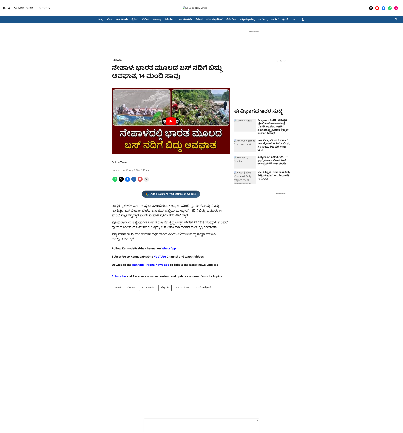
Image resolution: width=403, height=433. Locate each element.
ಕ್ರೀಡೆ (285, 19)
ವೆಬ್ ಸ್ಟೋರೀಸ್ (214, 19)
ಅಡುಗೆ (274, 19)
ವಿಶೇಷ (199, 19)
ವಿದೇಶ (145, 19)
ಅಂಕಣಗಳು (185, 19)
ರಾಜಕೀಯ (122, 19)
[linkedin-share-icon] (133, 181)
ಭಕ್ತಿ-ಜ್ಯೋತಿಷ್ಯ (247, 19)
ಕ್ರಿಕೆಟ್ (134, 19)
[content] (166, 257)
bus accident (183, 288)
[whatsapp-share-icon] (114, 181)
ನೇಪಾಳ (131, 288)
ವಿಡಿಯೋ (231, 19)
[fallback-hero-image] (245, 125)
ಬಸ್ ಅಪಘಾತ (203, 288)
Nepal (117, 288)
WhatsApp (169, 248)
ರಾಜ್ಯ (100, 19)
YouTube (160, 257)
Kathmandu (148, 288)
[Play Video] (170, 121)
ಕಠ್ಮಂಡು (165, 288)
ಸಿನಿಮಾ (169, 19)
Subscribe (45, 8)
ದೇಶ (109, 19)
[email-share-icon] (140, 181)
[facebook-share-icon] (127, 181)
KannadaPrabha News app (150, 265)
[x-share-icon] (121, 181)
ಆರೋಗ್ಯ (263, 19)
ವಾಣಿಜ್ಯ (157, 19)
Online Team (119, 162)
